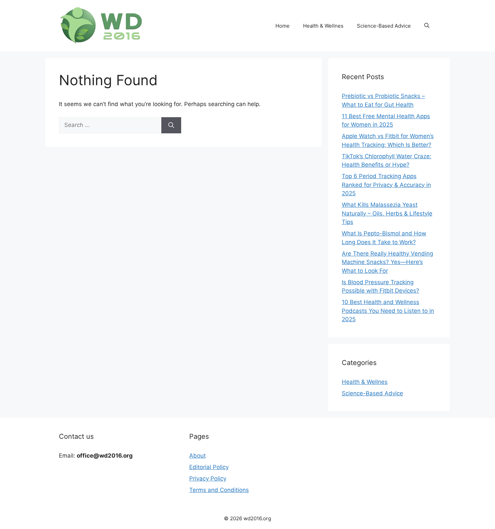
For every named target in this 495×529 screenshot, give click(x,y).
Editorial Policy (209, 467)
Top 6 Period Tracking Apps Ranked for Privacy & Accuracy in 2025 (386, 185)
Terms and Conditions (219, 490)
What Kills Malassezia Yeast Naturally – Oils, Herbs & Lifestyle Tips (387, 213)
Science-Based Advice (384, 26)
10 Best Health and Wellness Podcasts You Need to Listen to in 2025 (388, 311)
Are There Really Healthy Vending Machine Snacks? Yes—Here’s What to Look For (387, 262)
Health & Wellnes (323, 26)
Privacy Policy (207, 478)
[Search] (171, 125)
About (197, 455)
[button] (427, 26)
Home (282, 26)
